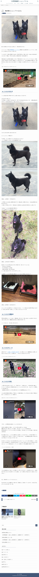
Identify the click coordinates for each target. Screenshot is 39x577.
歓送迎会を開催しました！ (7, 532)
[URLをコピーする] (34, 496)
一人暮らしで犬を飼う (7, 559)
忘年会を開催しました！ (6, 542)
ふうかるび (4, 13)
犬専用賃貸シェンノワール (14, 49)
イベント (5, 552)
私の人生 (5, 564)
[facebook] (17, 574)
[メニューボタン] (1, 1)
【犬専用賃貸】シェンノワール (19, 1)
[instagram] (20, 574)
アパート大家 (6, 549)
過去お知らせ (6, 566)
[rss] (21, 574)
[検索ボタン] (38, 1)
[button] (4, 496)
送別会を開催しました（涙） (7, 537)
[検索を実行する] (36, 525)
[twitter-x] (18, 574)
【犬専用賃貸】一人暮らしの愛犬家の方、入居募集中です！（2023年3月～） (16, 539)
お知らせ (5, 554)
